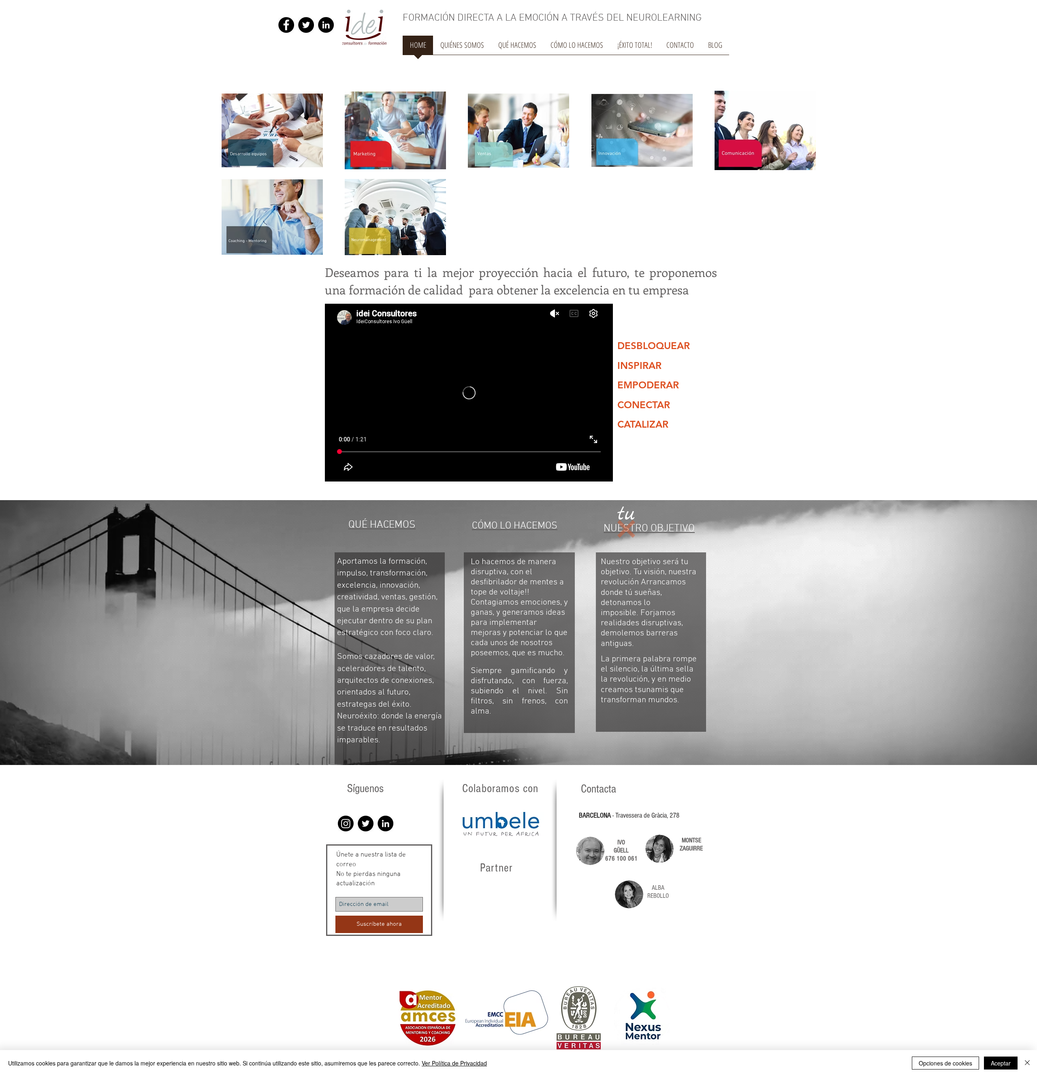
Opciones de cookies (945, 1063)
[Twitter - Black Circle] (306, 25)
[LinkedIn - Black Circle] (326, 25)
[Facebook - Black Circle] (286, 25)
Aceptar (1001, 1063)
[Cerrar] (1027, 1063)
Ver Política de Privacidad (454, 1063)
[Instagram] (346, 823)
